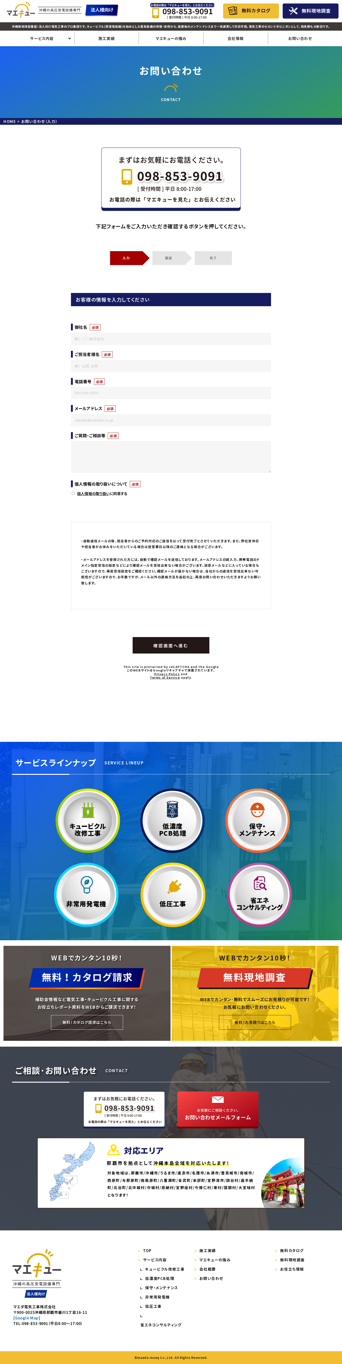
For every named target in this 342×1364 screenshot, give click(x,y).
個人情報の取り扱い (93, 493)
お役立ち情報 (292, 1269)
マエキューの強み (171, 38)
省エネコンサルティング (259, 903)
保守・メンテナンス (161, 1287)
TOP (147, 1250)
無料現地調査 (292, 1260)
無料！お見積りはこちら (255, 1022)
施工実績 (106, 38)
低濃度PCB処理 (172, 829)
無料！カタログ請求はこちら (87, 1022)
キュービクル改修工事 (164, 1269)
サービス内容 (155, 1260)
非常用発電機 (86, 903)
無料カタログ (292, 1250)
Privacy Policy (167, 674)
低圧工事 (173, 903)
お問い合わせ (300, 38)
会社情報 (236, 38)
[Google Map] (26, 1318)
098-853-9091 (35, 1323)
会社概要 (207, 1269)
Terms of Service (165, 677)
